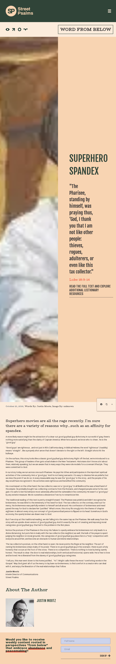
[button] (85, 656)
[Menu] (109, 11)
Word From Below (85, 29)
